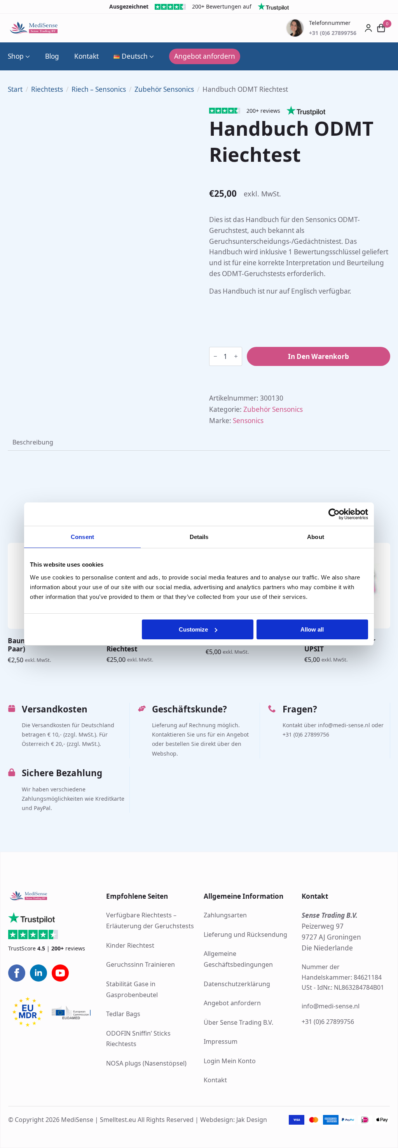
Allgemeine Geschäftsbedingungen (238, 959)
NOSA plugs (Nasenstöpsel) (146, 1063)
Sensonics (248, 420)
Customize (193, 629)
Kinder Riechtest (130, 945)
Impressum (220, 1041)
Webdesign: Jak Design (233, 1119)
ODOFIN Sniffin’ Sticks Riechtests (138, 1038)
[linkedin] (38, 973)
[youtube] (60, 973)
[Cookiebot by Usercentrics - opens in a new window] (334, 514)
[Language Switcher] (151, 56)
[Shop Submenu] (27, 56)
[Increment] (236, 356)
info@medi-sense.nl (331, 1006)
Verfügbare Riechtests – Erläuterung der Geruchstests (150, 920)
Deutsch (135, 56)
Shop (16, 56)
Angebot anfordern (232, 1003)
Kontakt (86, 56)
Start (15, 89)
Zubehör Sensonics (164, 89)
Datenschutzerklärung (237, 984)
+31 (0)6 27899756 (328, 1021)
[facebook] (16, 973)
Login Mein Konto (230, 1061)
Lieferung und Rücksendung (245, 934)
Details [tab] (199, 537)
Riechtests (47, 89)
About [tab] (315, 537)
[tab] (33, 442)
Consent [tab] (82, 537)
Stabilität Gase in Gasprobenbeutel (132, 989)
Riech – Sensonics (99, 89)
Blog (52, 56)
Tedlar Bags (123, 1014)
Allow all (312, 629)
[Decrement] (215, 356)
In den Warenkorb (318, 356)
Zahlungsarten (225, 915)
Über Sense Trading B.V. (238, 1022)
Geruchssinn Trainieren (140, 964)
